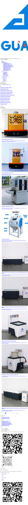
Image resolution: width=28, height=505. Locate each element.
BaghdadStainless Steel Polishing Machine (8, 65)
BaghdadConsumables (5, 70)
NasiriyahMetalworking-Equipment (6, 418)
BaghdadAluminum (5, 72)
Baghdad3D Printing (5, 75)
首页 (3, 84)
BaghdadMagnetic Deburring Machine (7, 64)
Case (2, 71)
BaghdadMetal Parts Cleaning (6, 69)
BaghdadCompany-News (6, 76)
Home (2, 60)
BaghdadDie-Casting (5, 74)
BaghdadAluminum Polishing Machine (6, 93)
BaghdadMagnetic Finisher (5, 421)
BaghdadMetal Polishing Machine (7, 67)
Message (4, 80)
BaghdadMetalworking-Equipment (6, 417)
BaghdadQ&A (5, 77)
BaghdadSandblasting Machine (5, 425)
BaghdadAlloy (5, 73)
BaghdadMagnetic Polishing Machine (7, 63)
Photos (4, 79)
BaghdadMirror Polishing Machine (5, 102)
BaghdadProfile (5, 78)
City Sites (3, 61)
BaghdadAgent (5, 81)
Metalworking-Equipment (5, 62)
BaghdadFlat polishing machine (6, 68)
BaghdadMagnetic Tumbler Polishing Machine (8, 66)
